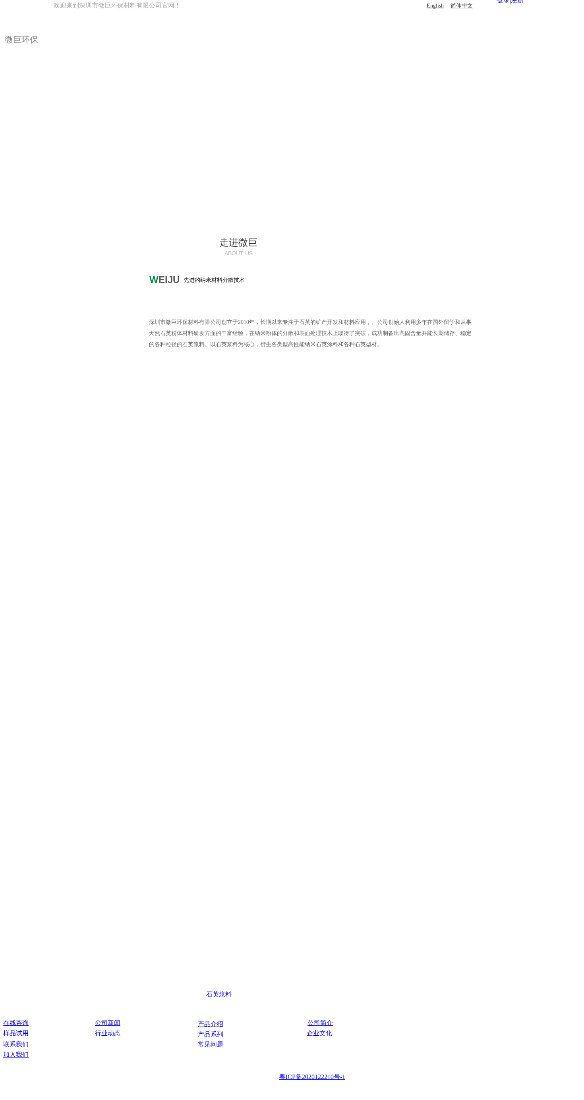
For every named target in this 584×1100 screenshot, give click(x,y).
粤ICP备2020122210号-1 (312, 1076)
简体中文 (462, 6)
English (435, 6)
